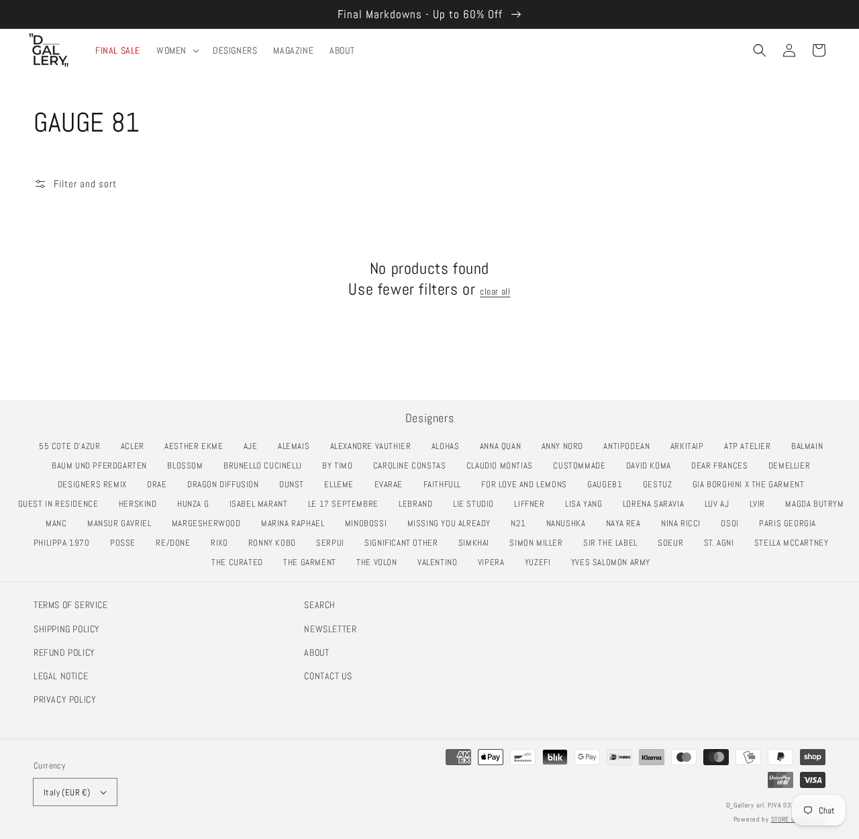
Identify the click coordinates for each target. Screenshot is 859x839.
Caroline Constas (413, 465)
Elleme (342, 484)
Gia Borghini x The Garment (752, 484)
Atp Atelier (751, 446)
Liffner (533, 503)
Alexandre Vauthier (374, 446)
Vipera (494, 562)
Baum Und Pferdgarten (103, 465)
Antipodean (630, 446)
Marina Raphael (296, 523)
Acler (136, 446)
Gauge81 (608, 484)
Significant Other (404, 542)
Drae (160, 484)
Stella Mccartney (795, 542)
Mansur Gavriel (122, 523)
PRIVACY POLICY (65, 699)
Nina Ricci (684, 523)
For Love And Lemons (527, 484)
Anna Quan (504, 446)
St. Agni (723, 542)
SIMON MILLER (539, 542)
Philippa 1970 (65, 542)
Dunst (295, 484)
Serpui (333, 542)
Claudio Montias (503, 465)
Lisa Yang (587, 503)
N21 (522, 523)
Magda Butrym (818, 503)
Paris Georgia (791, 523)
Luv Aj (720, 503)
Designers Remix (96, 484)
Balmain (810, 446)
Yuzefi (541, 562)
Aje (254, 446)
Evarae (392, 484)
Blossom (188, 465)
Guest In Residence (62, 503)
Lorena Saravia (657, 503)
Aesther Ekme (197, 446)
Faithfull (445, 484)
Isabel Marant (262, 503)
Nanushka (569, 523)
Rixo (223, 542)
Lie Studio (477, 503)
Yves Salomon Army (614, 562)
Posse (126, 542)
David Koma (652, 465)
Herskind (141, 503)
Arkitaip (690, 446)
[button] (759, 50)
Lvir (761, 503)
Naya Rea (627, 523)
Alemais (297, 446)
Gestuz (661, 484)
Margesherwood (210, 523)
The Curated (240, 562)
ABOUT (316, 652)
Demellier (792, 465)
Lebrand (419, 503)
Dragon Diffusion (226, 484)
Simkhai (477, 542)
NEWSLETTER (330, 629)
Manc (60, 523)
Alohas (449, 446)
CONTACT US (328, 676)
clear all (495, 291)
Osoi (733, 523)
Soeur (674, 542)
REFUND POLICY (64, 652)
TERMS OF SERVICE (71, 605)
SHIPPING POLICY (67, 629)
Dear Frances (723, 465)
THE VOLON (380, 562)
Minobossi (369, 523)
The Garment (313, 562)
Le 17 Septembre (347, 503)
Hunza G (196, 503)
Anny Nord (566, 446)
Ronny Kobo (275, 542)
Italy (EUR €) (67, 792)
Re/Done (176, 542)
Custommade (583, 465)
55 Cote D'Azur (73, 446)
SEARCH (320, 605)
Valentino (440, 562)
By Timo (341, 465)
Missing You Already (452, 523)
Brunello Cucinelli (266, 465)
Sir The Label (614, 542)
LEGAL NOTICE (61, 676)
